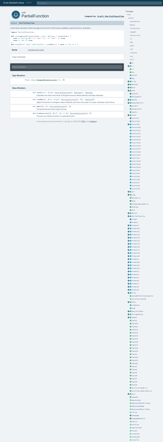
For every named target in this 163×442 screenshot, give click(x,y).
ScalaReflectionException (142, 296)
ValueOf (135, 397)
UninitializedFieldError (142, 391)
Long (133, 195)
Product (135, 222)
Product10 (136, 228)
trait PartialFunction (110, 16)
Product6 (135, 281)
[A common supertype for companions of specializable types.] (131, 311)
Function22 (136, 167)
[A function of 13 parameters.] (131, 137)
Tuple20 (135, 357)
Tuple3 (134, 366)
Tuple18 (135, 348)
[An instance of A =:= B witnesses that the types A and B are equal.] (131, 69)
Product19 (136, 256)
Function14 (136, 140)
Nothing (135, 207)
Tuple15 (135, 339)
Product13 (136, 238)
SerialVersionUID (139, 299)
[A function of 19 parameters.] (131, 155)
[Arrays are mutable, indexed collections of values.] (131, 82)
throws (134, 431)
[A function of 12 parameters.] (131, 134)
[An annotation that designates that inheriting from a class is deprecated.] (131, 403)
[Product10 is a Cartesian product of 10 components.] (131, 229)
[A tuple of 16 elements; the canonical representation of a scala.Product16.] (131, 342)
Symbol (134, 317)
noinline (135, 425)
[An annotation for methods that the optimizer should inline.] (131, 412)
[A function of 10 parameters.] (131, 128)
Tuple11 (135, 327)
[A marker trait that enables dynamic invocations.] (131, 106)
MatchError (136, 198)
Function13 (136, 136)
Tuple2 (134, 354)
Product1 (135, 225)
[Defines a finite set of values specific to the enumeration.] (131, 109)
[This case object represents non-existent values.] (131, 201)
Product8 (135, 287)
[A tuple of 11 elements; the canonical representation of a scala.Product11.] (131, 327)
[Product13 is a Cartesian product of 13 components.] (131, 238)
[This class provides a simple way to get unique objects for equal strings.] (131, 318)
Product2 (135, 259)
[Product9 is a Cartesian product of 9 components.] (131, 290)
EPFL (84, 121)
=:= (133, 69)
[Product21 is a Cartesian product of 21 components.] (131, 265)
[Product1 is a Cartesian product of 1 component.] (131, 226)
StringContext (137, 314)
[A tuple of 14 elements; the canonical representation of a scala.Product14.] (131, 336)
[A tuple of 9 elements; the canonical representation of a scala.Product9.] (131, 385)
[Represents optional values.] (131, 213)
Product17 (136, 250)
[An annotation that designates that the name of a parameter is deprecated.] (131, 406)
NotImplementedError (140, 204)
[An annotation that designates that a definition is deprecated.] (131, 400)
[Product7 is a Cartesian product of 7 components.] (131, 284)
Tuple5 (134, 373)
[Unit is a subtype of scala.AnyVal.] (131, 394)
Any (133, 72)
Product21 (136, 265)
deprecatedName (138, 406)
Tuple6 (134, 376)
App (133, 78)
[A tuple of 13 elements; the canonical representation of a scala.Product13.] (131, 333)
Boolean (135, 84)
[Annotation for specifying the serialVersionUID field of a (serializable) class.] (131, 299)
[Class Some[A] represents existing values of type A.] (131, 308)
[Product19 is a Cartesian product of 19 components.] (131, 256)
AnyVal (134, 75)
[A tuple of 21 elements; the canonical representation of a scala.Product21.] (131, 360)
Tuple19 (135, 351)
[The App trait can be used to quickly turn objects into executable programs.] (131, 78)
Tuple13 (135, 333)
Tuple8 (134, 382)
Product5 (135, 277)
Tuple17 (135, 345)
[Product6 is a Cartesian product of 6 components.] (131, 281)
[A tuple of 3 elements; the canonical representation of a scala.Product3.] (131, 367)
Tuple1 (134, 320)
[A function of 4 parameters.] (131, 174)
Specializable (137, 311)
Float (134, 115)
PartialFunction (138, 216)
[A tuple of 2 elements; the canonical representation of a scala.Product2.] (131, 354)
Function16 (136, 146)
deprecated (136, 400)
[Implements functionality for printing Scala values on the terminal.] (131, 94)
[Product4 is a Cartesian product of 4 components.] (131, 275)
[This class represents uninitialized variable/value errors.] (131, 388)
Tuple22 (135, 363)
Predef (134, 219)
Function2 (136, 158)
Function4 (136, 173)
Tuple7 (134, 379)
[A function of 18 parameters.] (131, 152)
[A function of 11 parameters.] (131, 131)
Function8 (136, 186)
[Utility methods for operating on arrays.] (128, 82)
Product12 (136, 235)
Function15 (136, 143)
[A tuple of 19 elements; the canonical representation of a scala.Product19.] (131, 351)
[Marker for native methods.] (131, 422)
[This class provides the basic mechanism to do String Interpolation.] (131, 314)
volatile (135, 440)
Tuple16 (135, 342)
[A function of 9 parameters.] (131, 189)
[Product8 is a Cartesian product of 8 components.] (131, 287)
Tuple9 (134, 385)
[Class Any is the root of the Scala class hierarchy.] (131, 72)
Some (133, 308)
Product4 (135, 274)
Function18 (136, 152)
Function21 (136, 164)
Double (134, 100)
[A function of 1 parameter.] (131, 124)
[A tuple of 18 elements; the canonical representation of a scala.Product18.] (131, 348)
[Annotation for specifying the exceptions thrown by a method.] (131, 431)
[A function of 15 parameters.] (131, 143)
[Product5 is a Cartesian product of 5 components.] (131, 278)
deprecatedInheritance (141, 403)
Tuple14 (135, 336)
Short (134, 302)
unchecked (136, 437)
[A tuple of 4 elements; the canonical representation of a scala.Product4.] (131, 370)
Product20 (136, 262)
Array (134, 81)
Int (133, 192)
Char (133, 90)
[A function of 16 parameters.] (131, 146)
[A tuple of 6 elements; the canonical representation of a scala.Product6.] (131, 376)
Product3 (135, 271)
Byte (133, 87)
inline (134, 412)
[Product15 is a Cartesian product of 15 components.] (131, 244)
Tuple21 (135, 360)
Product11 (136, 231)
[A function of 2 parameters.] (131, 158)
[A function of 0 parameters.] (131, 121)
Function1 (136, 124)
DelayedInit (136, 97)
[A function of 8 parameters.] (131, 186)
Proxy (134, 293)
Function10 (136, 127)
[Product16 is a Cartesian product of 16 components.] (131, 247)
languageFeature (138, 418)
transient (136, 434)
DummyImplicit (137, 103)
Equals (134, 112)
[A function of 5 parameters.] (131, 177)
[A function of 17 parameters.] (131, 149)
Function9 (136, 189)
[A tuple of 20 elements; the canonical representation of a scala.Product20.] (131, 357)
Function (135, 118)
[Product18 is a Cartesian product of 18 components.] (131, 253)
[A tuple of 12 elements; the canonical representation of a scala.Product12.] (131, 330)
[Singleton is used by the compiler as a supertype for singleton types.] (131, 305)
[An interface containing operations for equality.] (131, 112)
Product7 (135, 284)
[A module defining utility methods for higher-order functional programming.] (131, 118)
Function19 (136, 155)
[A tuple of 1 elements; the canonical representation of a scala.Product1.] (131, 321)
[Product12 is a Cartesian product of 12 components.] (131, 235)
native (134, 421)
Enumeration (136, 109)
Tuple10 (135, 323)
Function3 (136, 170)
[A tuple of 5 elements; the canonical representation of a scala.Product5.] (131, 373)
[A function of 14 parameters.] (131, 140)
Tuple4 (134, 369)
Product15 (136, 244)
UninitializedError (140, 388)
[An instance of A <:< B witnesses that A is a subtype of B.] (131, 66)
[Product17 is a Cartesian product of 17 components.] (131, 250)
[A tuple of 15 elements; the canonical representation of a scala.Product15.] (131, 339)
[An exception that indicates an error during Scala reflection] (131, 296)
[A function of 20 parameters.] (131, 161)
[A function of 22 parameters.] (131, 167)
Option (134, 213)
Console (135, 94)
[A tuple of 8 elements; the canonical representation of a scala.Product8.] (131, 382)
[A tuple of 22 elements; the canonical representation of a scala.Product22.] (131, 364)
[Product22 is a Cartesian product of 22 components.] (131, 268)
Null (133, 210)
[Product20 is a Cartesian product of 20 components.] (131, 262)
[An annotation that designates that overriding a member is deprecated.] (131, 409)
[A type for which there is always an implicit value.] (131, 103)
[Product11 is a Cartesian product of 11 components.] (131, 232)
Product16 (136, 247)
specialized (136, 428)
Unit (133, 394)
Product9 (135, 290)
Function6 (136, 179)
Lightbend (93, 121)
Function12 (136, 133)
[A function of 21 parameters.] (131, 164)
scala (23, 12)
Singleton (136, 305)
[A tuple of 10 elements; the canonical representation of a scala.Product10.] (131, 324)
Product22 (136, 268)
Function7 (136, 182)
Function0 (136, 121)
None (133, 201)
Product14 (136, 241)
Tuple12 (135, 330)
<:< (133, 66)
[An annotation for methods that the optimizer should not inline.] (131, 425)
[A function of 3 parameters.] (131, 170)
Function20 (136, 161)
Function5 (136, 176)
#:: (133, 63)
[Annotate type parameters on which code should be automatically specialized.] (131, 428)
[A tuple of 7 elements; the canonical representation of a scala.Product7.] (131, 379)
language (135, 415)
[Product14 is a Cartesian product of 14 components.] (131, 241)
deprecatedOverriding (141, 409)
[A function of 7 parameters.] (131, 183)
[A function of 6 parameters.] (131, 180)
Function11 (136, 130)
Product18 (136, 253)
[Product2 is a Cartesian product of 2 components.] (131, 259)
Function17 (136, 149)
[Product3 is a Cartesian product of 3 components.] (131, 272)
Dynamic (135, 106)
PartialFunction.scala (36, 50)
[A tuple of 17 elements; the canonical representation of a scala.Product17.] (131, 345)
